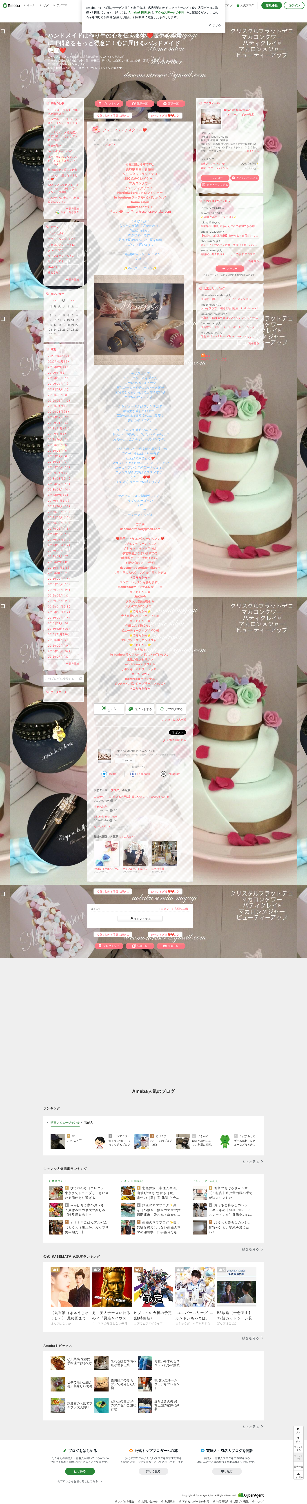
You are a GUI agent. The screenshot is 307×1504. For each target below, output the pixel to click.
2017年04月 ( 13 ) (59, 539)
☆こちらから (140, 674)
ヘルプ (260, 1501)
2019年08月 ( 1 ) (58, 383)
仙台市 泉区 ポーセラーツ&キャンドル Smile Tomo (230, 299)
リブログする (174, 709)
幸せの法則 (100, 806)
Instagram (174, 773)
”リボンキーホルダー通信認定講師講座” (63, 111)
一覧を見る (252, 261)
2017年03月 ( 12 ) (59, 545)
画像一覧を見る (69, 212)
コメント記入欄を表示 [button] (174, 908)
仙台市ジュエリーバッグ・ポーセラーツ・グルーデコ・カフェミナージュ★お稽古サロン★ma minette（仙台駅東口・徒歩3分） (230, 327)
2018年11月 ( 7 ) (58, 433)
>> (72, 300)
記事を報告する (176, 740)
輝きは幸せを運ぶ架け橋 (63, 169)
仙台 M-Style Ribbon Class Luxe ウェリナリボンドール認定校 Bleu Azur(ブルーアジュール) (230, 336)
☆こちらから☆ (140, 577)
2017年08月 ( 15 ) (59, 517)
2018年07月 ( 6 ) (58, 456)
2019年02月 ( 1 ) (58, 417)
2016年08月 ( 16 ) (59, 584)
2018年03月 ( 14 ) (59, 478)
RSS (208, 355)
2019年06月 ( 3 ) (58, 395)
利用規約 (170, 1501)
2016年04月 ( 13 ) (59, 606)
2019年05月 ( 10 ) (59, 400)
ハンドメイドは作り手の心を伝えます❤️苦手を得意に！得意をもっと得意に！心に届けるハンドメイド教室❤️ (115, 43)
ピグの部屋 (247, 114)
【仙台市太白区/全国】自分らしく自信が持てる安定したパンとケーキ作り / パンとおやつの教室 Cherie (230, 235)
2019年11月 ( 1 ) (57, 372)
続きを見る (253, 150)
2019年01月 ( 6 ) (58, 422)
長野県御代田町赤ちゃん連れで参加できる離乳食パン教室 (230, 226)
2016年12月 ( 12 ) (58, 562)
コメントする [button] (143, 709)
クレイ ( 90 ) (55, 250)
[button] (298, 1475)
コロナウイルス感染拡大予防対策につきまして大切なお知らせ (131, 796)
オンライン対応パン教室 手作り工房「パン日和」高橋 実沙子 (230, 245)
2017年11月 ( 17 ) (58, 500)
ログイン (294, 5)
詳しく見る (153, 1471)
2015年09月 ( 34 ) (59, 645)
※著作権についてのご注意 (214, 359)
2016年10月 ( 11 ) (58, 573)
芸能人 (88, 1122)
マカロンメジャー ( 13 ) (62, 244)
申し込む (227, 1471)
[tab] (65, 1123)
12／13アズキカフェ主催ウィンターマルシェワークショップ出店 (63, 188)
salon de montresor (106, 816)
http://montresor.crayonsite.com (147, 211)
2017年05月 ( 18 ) (59, 534)
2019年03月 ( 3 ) (58, 411)
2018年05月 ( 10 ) (59, 467)
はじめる (80, 1471)
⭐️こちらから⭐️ (140, 645)
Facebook (143, 773)
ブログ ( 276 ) (56, 233)
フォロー (127, 760)
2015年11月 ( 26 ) (58, 634)
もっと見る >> (102, 826)
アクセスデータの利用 (195, 1501)
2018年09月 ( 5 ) (58, 445)
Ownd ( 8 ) (54, 267)
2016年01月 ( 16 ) (58, 623)
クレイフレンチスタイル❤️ (125, 130)
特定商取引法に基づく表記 (232, 1501)
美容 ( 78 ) (54, 272)
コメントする (142, 919)
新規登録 (272, 5)
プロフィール (231, 114)
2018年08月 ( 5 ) (58, 450)
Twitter (113, 773)
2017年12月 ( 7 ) (58, 495)
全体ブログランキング (213, 163)
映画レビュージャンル (65, 1122)
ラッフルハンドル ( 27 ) (62, 255)
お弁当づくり (57, 1181)
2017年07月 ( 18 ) (59, 523)
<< (55, 300)
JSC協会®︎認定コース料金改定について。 (63, 199)
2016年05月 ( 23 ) (59, 601)
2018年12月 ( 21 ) (58, 428)
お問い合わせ (149, 1501)
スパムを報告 (126, 1501)
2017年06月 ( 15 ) (59, 528)
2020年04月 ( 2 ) (58, 356)
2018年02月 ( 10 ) (59, 484)
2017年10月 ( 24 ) (59, 506)
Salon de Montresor (237, 110)
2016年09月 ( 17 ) (59, 578)
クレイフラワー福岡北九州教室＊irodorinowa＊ (230, 308)
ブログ (109, 144)
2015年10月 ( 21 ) (58, 640)
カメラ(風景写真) (132, 1181)
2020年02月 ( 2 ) (58, 361)
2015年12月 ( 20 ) (59, 628)
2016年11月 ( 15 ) (58, 567)
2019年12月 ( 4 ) (58, 367)
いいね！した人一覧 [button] (174, 719)
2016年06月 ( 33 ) (59, 595)
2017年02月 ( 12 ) (59, 550)
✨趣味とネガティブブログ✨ (219, 217)
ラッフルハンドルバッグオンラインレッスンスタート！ (63, 122)
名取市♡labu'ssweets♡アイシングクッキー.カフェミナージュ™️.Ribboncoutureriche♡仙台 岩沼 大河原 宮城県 (230, 317)
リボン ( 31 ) (55, 261)
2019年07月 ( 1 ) (58, 389)
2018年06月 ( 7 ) (58, 461)
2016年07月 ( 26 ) (59, 590)
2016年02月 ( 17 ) (59, 617)
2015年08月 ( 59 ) (59, 651)
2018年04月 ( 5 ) (58, 473)
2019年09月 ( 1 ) (58, 378)
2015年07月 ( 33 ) (59, 656)
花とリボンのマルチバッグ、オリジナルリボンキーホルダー (63, 160)
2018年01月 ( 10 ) (59, 489)
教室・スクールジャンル (214, 168)
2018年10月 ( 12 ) (58, 439)
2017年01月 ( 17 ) (58, 556)
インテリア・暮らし (206, 1181)
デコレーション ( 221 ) (61, 239)
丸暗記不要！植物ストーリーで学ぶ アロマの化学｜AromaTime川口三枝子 (230, 254)
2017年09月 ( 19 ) (59, 512)
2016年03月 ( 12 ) (59, 612)
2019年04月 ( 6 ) (58, 406)
